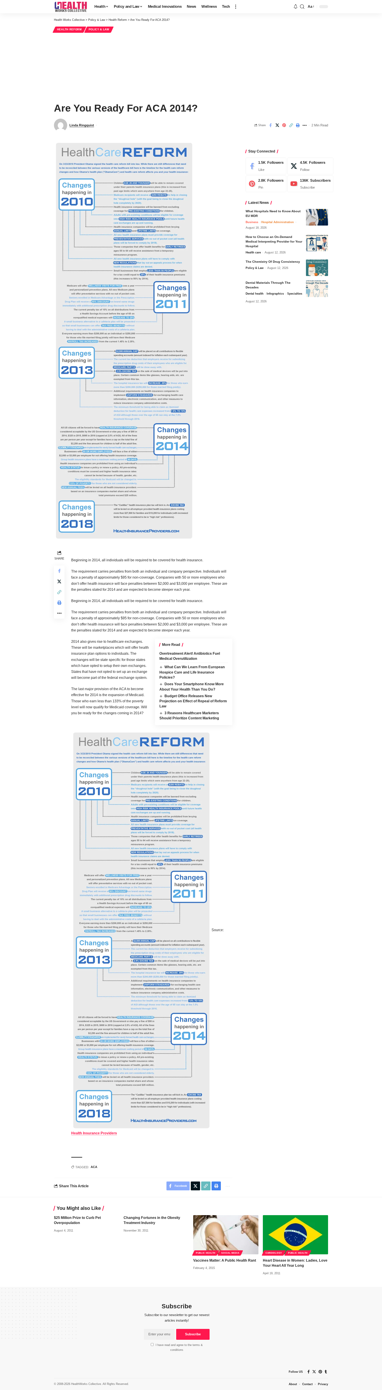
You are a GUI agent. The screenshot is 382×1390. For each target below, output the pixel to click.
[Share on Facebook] (270, 125)
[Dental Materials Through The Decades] (317, 288)
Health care (253, 252)
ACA (94, 1167)
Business (252, 222)
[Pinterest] (266, 184)
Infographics (275, 293)
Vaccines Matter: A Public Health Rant (224, 1260)
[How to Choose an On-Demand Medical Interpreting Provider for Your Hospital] (317, 243)
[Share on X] (277, 125)
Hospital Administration (277, 222)
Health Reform (69, 29)
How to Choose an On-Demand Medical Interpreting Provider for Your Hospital (274, 241)
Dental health (255, 293)
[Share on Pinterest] (284, 125)
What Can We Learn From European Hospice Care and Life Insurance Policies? (192, 672)
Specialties (294, 293)
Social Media (230, 1253)
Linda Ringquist (81, 125)
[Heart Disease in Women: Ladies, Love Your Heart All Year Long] (295, 1234)
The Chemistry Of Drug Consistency (273, 261)
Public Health (205, 1253)
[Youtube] (310, 184)
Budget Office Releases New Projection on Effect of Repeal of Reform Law (193, 701)
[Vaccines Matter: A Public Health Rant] (225, 1234)
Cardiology (273, 1253)
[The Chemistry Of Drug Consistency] (317, 267)
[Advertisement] (191, 67)
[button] (236, 6)
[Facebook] (266, 166)
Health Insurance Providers (94, 1133)
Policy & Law (99, 29)
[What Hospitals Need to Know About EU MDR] (317, 217)
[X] (310, 166)
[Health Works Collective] (70, 6)
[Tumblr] (326, 1372)
